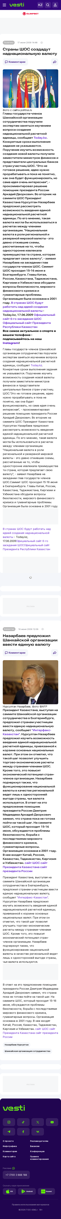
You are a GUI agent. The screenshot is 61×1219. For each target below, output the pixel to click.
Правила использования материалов (30, 1204)
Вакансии (34, 1146)
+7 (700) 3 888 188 (16, 1174)
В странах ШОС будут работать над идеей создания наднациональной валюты (25, 306)
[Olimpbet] (30, 14)
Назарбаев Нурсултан (16, 1045)
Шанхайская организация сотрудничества (27, 1051)
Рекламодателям (39, 1141)
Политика (8, 42)
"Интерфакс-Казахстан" (32, 897)
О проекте (8, 1141)
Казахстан (9, 629)
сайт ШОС (32, 862)
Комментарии (17, 61)
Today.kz (40, 137)
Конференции (37, 1151)
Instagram (11, 343)
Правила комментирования (39, 1157)
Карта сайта (9, 1156)
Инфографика (10, 1146)
